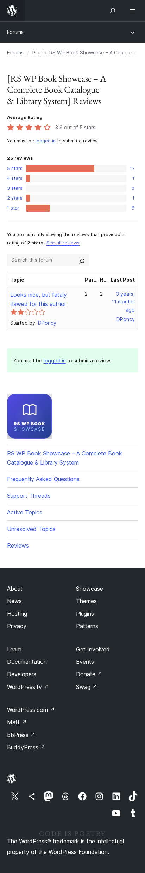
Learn (14, 649)
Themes (86, 600)
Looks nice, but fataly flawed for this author (38, 299)
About (15, 588)
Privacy (16, 626)
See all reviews (63, 243)
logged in (46, 140)
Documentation (27, 661)
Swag (86, 686)
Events (85, 661)
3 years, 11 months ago (123, 302)
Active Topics (24, 512)
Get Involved (93, 649)
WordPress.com (31, 709)
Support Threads (29, 495)
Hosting (17, 613)
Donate (89, 674)
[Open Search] (112, 10)
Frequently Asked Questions (43, 479)
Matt (17, 722)
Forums (15, 32)
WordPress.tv (28, 686)
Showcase (89, 588)
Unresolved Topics (31, 528)
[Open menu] (133, 10)
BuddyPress (26, 747)
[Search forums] (82, 260)
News (14, 600)
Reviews (18, 545)
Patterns (87, 626)
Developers (21, 674)
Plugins (85, 613)
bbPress (21, 734)
